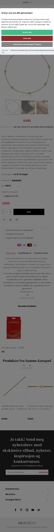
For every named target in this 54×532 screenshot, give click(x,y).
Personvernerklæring (18, 50)
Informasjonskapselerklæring (42, 50)
